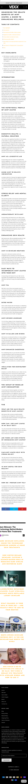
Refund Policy (5, 715)
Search (3, 722)
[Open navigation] (1, 6)
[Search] (24, 6)
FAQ (4, 47)
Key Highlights (7, 27)
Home (3, 690)
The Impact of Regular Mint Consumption (13, 45)
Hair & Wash (4, 695)
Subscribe (6, 760)
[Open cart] (26, 7)
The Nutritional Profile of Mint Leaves (12, 32)
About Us (4, 701)
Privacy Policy (5, 713)
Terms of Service (6, 720)
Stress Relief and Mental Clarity (11, 37)
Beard (3, 699)
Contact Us (4, 704)
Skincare (4, 692)
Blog (3, 711)
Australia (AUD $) (13, 766)
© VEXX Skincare (14, 769)
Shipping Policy (5, 718)
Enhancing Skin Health (9, 39)
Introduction (6, 30)
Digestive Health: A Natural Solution (12, 34)
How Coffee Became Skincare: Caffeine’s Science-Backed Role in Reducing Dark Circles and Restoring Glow (12, 559)
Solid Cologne (5, 697)
